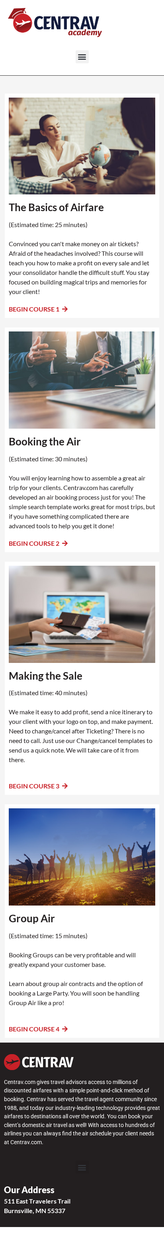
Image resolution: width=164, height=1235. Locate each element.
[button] (82, 56)
